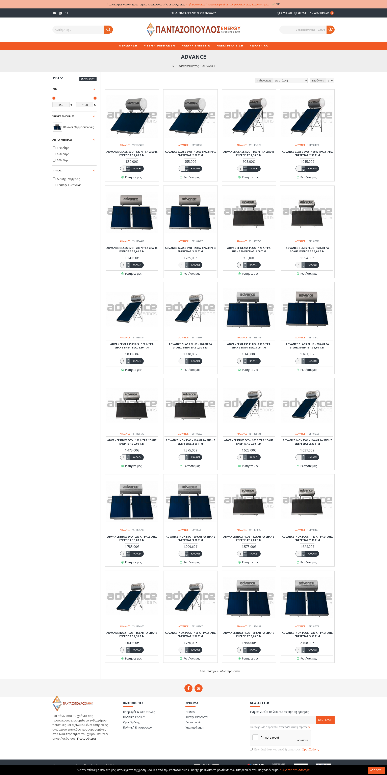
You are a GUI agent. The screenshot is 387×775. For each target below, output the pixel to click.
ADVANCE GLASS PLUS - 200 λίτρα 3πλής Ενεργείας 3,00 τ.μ (307, 345)
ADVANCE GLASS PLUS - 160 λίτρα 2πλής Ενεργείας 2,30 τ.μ (132, 345)
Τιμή (55, 89)
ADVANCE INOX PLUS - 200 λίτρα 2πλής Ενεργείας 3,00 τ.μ (248, 634)
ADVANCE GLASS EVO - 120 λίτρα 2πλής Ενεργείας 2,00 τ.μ (132, 153)
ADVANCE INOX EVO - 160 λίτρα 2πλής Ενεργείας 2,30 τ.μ (249, 442)
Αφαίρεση (89, 78)
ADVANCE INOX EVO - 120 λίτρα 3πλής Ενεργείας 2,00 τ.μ (190, 442)
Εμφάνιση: (318, 80)
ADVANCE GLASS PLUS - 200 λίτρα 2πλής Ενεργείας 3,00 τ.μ (248, 345)
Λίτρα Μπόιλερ (62, 139)
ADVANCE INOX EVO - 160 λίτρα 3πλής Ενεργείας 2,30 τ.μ (307, 442)
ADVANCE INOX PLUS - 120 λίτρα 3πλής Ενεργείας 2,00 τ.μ (307, 538)
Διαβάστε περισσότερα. (295, 770)
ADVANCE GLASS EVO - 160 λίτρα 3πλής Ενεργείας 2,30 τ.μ (307, 153)
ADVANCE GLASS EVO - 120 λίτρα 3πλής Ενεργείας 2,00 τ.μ (190, 153)
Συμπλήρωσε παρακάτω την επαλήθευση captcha (279, 727)
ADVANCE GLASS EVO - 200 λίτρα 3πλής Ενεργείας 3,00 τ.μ (190, 249)
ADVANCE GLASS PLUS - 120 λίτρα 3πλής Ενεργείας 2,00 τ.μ (307, 249)
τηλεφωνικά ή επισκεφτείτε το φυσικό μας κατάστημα (227, 4)
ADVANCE (125, 144)
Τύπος (57, 170)
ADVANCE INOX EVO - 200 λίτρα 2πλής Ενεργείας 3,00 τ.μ (132, 538)
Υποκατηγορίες (63, 116)
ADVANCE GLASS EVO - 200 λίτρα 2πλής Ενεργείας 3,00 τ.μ (132, 249)
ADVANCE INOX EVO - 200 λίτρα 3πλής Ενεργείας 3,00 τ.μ (190, 538)
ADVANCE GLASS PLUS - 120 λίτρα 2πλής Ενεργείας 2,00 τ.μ (248, 249)
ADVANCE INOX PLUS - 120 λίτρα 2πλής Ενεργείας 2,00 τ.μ (248, 538)
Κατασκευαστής (188, 66)
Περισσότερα (86, 738)
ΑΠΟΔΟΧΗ (376, 770)
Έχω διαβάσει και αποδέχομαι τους (286, 749)
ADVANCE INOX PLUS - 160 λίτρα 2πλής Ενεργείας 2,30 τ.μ (131, 634)
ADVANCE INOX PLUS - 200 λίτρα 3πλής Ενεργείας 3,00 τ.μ (307, 634)
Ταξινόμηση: (264, 80)
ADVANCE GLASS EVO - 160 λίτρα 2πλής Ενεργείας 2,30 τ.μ (249, 153)
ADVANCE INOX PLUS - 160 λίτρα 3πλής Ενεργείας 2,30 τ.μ (190, 634)
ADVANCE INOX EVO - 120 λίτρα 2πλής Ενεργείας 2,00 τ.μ (132, 442)
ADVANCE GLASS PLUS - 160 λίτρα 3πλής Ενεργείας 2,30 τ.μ (190, 345)
